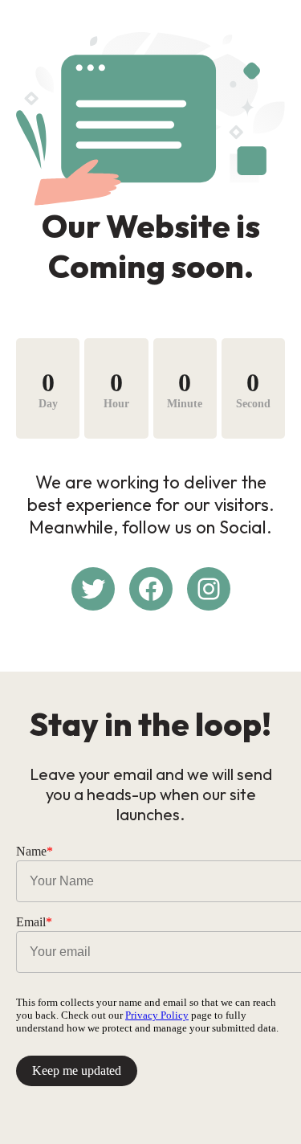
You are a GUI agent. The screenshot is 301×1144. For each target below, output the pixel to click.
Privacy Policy (157, 1015)
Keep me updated (76, 1070)
